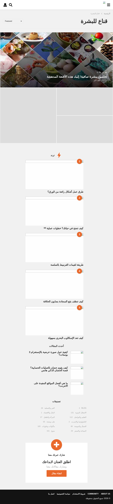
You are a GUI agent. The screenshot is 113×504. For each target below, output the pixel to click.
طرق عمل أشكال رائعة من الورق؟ (65, 191)
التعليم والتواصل (80, 417)
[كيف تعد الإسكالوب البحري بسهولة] (54, 320)
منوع (53, 431)
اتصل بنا (51, 494)
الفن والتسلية (50, 408)
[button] (108, 5)
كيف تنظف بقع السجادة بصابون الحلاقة (63, 301)
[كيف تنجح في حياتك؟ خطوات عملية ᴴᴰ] (54, 211)
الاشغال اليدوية (80, 413)
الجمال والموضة (80, 426)
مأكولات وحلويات (48, 426)
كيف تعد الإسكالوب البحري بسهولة (65, 338)
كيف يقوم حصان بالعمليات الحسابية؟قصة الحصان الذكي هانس (49, 369)
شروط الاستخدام (78, 494)
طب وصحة (51, 422)
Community (93, 494)
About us (105, 494)
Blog (83, 408)
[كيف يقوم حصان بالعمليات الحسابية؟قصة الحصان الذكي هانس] (77, 372)
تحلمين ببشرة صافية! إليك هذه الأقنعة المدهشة (77, 76)
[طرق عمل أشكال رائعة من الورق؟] (54, 174)
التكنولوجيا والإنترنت (78, 422)
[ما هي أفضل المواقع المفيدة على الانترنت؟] (77, 388)
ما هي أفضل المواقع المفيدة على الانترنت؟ (51, 384)
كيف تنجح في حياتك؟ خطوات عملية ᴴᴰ (63, 228)
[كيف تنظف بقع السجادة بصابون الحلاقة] (54, 284)
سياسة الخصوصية (63, 494)
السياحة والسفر (80, 431)
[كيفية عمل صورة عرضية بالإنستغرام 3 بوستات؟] (77, 357)
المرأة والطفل (49, 417)
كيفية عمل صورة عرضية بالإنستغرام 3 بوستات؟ (48, 353)
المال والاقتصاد (49, 413)
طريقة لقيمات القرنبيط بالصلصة (67, 264)
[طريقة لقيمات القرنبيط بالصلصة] (54, 247)
